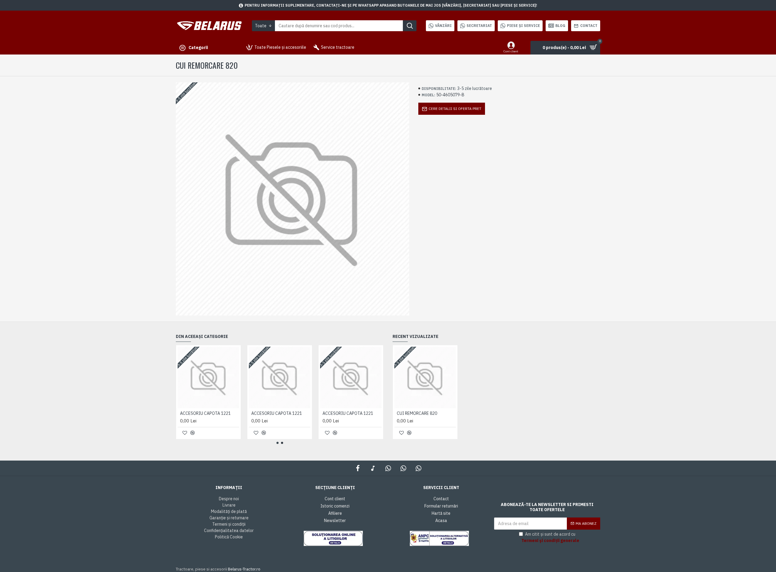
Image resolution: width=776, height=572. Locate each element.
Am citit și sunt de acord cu (550, 537)
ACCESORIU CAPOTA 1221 (205, 413)
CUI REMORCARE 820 (417, 413)
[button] (277, 443)
